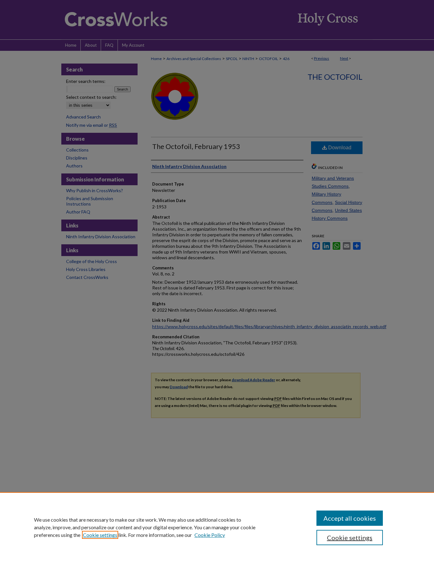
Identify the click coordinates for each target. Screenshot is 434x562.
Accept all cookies (349, 518)
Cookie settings (100, 535)
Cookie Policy (209, 535)
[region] (217, 527)
